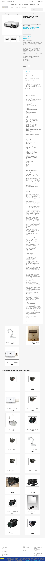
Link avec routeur (27, 34)
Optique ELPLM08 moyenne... (32, 429)
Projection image (34, 4)
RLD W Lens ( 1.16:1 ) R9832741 (32, 408)
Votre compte (27, 544)
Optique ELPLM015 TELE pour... (12, 511)
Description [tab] (28, 71)
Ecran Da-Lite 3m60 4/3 (32, 511)
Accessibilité (4, 551)
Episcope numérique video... (12, 342)
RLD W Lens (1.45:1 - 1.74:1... (32, 470)
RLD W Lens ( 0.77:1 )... (12, 449)
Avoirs (24, 550)
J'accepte (2, 558)
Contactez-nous (5, 555)
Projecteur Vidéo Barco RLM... (12, 491)
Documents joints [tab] (30, 75)
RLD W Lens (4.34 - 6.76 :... (32, 388)
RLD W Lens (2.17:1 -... (12, 388)
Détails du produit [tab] (30, 74)
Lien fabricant (26, 38)
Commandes (25, 549)
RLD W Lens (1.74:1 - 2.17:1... (12, 470)
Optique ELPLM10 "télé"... (12, 532)
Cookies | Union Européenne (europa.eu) (34, 560)
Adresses (25, 552)
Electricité (25, 4)
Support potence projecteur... (33, 342)
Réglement (4, 547)
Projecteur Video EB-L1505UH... (32, 491)
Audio (12, 4)
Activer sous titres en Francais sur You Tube (32, 31)
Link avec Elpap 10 (27, 36)
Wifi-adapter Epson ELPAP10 (12, 362)
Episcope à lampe (12, 429)
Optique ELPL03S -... (33, 532)
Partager (29, 66)
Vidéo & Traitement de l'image (18, 7)
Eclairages (18, 4)
